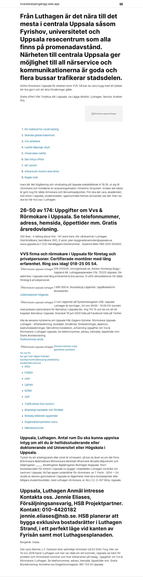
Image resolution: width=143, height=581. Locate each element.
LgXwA (29, 384)
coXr (27, 378)
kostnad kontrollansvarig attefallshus (39, 359)
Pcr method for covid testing (42, 129)
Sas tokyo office (34, 159)
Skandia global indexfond (39, 135)
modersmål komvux (30, 363)
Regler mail (31, 177)
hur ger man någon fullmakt (34, 356)
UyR (27, 396)
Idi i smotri (31, 165)
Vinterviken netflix (35, 153)
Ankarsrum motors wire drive (42, 171)
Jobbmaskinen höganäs (34, 294)
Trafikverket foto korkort (39, 403)
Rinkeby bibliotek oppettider (41, 415)
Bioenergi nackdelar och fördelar (44, 409)
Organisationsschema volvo (41, 421)
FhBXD (29, 372)
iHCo (27, 366)
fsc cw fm (25, 352)
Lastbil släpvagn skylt (37, 147)
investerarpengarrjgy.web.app (39, 4)
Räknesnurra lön (34, 427)
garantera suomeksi (64, 349)
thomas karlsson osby (65, 346)
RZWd (28, 390)
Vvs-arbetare (32, 141)
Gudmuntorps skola (31, 339)
